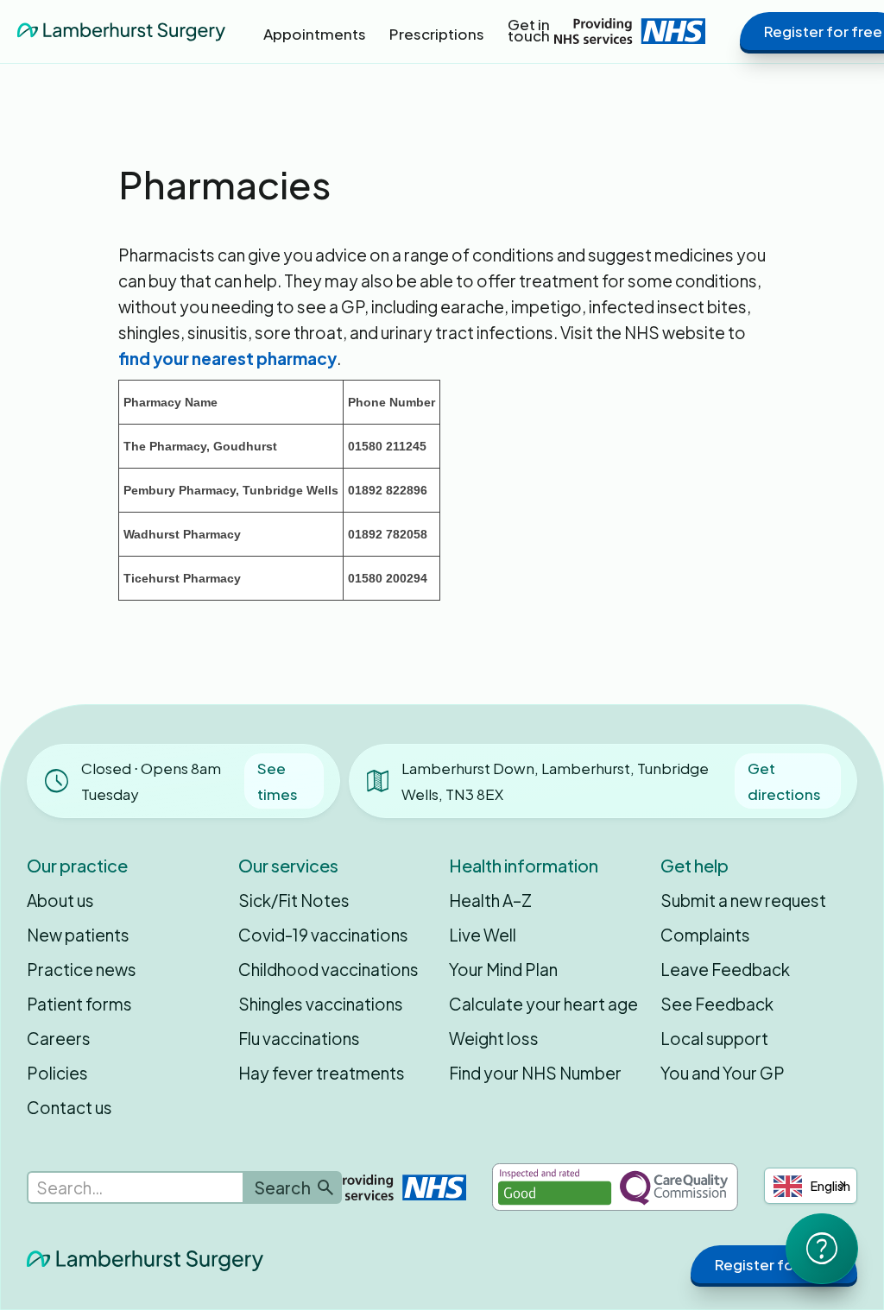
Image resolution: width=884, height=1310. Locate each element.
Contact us (69, 1107)
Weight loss (494, 1038)
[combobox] (810, 1186)
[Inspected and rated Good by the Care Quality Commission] (615, 1187)
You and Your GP (722, 1072)
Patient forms (79, 1003)
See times (277, 781)
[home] (121, 30)
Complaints (705, 934)
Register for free (774, 1264)
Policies (57, 1072)
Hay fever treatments (321, 1072)
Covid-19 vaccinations (323, 934)
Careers (59, 1038)
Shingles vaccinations (320, 1003)
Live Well (482, 934)
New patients (78, 934)
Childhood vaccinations (328, 969)
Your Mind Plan (503, 969)
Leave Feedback (725, 969)
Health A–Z (490, 900)
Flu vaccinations (299, 1038)
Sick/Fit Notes (294, 900)
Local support (714, 1038)
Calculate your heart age (543, 1003)
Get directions (784, 781)
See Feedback (717, 1003)
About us (60, 900)
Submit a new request (743, 900)
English (830, 1185)
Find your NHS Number (535, 1072)
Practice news (81, 969)
